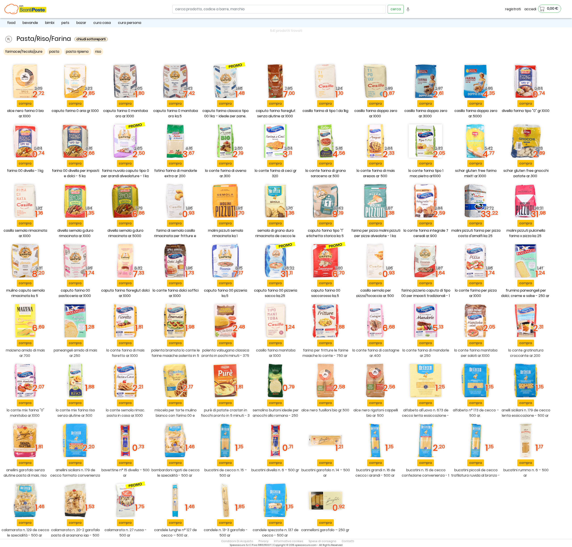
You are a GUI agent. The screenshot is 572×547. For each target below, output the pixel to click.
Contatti (348, 541)
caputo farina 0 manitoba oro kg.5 (175, 113)
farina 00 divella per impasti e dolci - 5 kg (75, 173)
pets (65, 22)
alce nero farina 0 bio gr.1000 (25, 113)
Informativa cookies (288, 541)
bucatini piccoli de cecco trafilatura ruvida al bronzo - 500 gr (475, 475)
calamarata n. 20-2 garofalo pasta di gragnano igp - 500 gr (75, 535)
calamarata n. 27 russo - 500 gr (126, 532)
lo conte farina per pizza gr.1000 (476, 293)
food (11, 22)
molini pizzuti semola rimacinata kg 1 (225, 233)
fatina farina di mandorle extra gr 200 (175, 173)
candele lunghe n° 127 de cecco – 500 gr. (175, 532)
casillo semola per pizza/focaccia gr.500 (375, 293)
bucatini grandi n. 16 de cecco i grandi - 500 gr (375, 472)
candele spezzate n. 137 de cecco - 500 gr (276, 532)
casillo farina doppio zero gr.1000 (375, 113)
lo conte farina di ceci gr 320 (276, 173)
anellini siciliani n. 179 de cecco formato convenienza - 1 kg (75, 475)
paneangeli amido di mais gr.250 (75, 353)
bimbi (49, 22)
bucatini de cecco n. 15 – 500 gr (225, 472)
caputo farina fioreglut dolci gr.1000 (125, 293)
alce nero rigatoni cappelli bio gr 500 (375, 413)
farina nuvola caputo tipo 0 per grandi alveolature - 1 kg (125, 173)
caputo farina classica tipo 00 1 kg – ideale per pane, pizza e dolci (225, 116)
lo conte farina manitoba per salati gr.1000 (475, 353)
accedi (530, 9)
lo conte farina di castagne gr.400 (375, 353)
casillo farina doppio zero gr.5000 (475, 113)
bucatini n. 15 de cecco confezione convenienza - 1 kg (425, 475)
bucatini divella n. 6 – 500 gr (275, 470)
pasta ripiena (77, 51)
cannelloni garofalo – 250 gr (325, 529)
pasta (54, 51)
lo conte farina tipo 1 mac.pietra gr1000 (425, 173)
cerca (396, 9)
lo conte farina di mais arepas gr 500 (376, 173)
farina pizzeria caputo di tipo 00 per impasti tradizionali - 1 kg (425, 296)
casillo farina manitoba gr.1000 (275, 353)
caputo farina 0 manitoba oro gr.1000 (125, 113)
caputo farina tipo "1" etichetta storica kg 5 (325, 233)
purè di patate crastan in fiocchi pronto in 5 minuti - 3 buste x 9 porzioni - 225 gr (225, 415)
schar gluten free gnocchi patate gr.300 (526, 173)
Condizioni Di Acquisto (237, 541)
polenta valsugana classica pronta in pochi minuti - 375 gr (225, 356)
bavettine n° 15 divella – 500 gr (125, 472)
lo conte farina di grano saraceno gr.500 (325, 173)
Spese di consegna (322, 541)
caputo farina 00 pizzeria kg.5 (225, 293)
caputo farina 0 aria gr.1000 (75, 110)
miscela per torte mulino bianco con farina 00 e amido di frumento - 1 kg (175, 415)
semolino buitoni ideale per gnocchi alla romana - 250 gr (276, 415)
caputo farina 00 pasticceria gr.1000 (75, 293)
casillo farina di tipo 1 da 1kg (325, 110)
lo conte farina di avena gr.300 (225, 173)
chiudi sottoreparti (91, 39)
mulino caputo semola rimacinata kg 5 (25, 293)
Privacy (264, 541)
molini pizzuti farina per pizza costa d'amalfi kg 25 (475, 233)
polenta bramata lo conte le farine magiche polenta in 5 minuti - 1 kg (175, 356)
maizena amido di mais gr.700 (25, 353)
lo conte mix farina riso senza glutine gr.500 (75, 413)
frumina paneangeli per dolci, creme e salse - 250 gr (525, 293)
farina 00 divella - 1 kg (25, 170)
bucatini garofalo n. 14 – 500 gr (325, 472)
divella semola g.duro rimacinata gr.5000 (125, 233)
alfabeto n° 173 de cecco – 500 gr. (476, 413)
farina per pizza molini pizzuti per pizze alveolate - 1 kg (375, 233)
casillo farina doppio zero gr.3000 (425, 113)
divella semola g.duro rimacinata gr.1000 (75, 233)
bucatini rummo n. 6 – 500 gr (526, 472)
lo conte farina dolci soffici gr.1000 (176, 293)
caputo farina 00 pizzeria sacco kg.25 (275, 293)
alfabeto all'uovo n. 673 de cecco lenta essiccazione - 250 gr (425, 415)
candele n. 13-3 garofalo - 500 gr (226, 532)
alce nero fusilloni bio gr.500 (325, 410)
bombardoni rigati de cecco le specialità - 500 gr (175, 472)
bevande (30, 22)
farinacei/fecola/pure (24, 51)
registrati (513, 9)
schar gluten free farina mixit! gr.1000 (475, 173)
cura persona (129, 22)
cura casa (102, 22)
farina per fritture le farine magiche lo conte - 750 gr (325, 353)
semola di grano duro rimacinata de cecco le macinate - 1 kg (275, 236)
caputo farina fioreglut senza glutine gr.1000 (275, 113)
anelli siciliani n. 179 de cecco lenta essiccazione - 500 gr (526, 413)
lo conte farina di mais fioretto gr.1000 (125, 353)
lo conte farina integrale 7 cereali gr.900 (426, 233)
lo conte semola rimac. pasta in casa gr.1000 (125, 413)
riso (98, 51)
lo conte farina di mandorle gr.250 (425, 353)
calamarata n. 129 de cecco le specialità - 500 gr (25, 532)
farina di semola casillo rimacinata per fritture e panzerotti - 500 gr (175, 236)
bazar (81, 22)
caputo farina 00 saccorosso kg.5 (325, 293)
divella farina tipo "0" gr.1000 (525, 110)
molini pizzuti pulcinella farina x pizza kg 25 (526, 233)
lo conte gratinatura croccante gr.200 (525, 353)
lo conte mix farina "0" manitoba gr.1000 (25, 413)
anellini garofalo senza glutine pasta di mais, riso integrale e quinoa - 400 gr (25, 475)
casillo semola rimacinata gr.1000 (25, 233)
